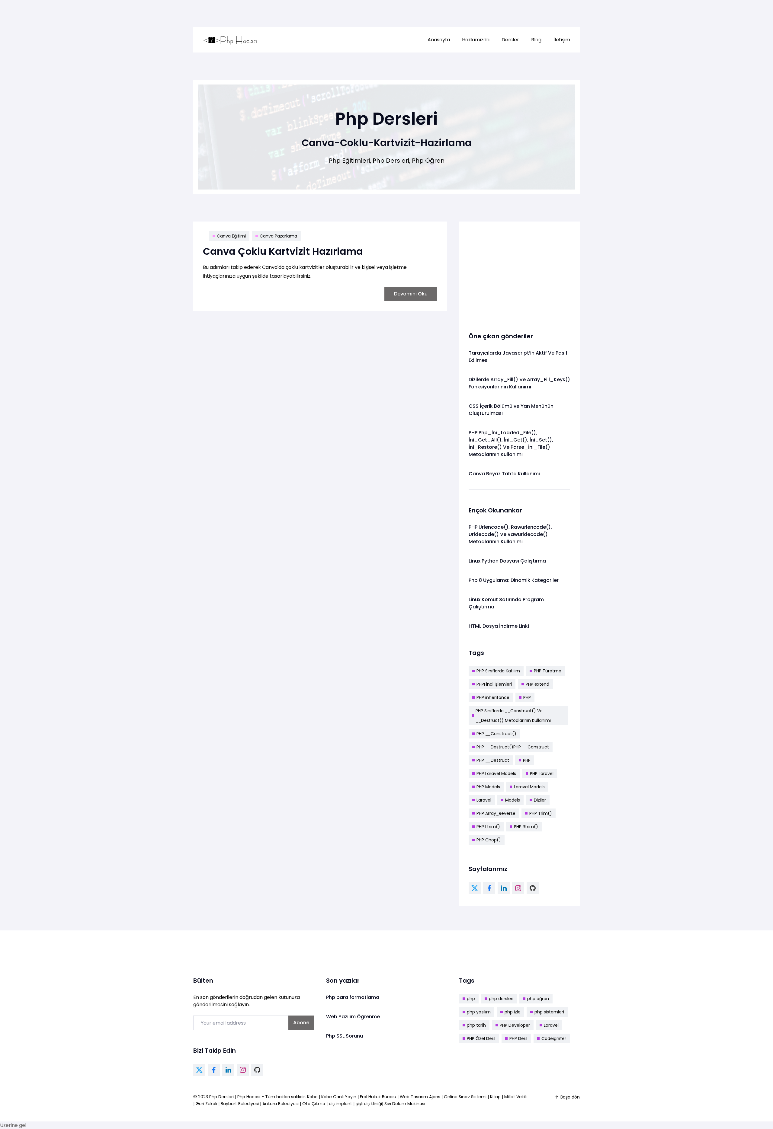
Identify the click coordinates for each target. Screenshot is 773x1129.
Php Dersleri (222, 1097)
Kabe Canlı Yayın (339, 1097)
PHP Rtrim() (526, 827)
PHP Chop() (488, 840)
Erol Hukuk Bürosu (378, 1097)
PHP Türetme (547, 671)
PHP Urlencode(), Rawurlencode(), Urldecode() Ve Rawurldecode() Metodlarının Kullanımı (510, 534)
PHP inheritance (492, 697)
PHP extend (537, 684)
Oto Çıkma (313, 1104)
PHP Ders (518, 1038)
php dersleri (501, 999)
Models (512, 800)
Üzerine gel (13, 1125)
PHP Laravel (541, 773)
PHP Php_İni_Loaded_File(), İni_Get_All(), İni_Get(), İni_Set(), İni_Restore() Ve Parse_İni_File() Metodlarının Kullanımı (511, 443)
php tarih (476, 1025)
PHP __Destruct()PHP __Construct (512, 747)
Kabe (313, 1097)
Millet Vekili (515, 1097)
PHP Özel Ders (481, 1038)
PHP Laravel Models (496, 773)
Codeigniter (553, 1038)
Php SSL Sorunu (344, 1035)
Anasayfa (439, 39)
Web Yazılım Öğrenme (353, 1016)
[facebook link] (489, 888)
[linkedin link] (504, 888)
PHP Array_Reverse (495, 813)
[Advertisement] (519, 273)
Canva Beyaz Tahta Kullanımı (504, 473)
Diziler (540, 800)
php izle (513, 1012)
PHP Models (488, 787)
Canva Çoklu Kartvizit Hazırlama (283, 251)
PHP (527, 697)
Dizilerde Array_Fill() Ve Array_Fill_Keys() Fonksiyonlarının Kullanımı (519, 383)
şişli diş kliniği (369, 1104)
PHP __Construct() (496, 734)
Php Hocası (249, 1097)
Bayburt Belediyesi (240, 1104)
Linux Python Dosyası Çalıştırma (507, 560)
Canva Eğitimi (231, 236)
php (471, 999)
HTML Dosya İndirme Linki (499, 626)
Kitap (495, 1097)
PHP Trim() (540, 813)
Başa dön (570, 1097)
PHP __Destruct (492, 760)
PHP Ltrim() (488, 827)
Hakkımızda (475, 39)
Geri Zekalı (206, 1104)
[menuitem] (439, 40)
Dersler (510, 39)
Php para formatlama (352, 997)
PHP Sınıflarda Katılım (498, 671)
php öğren (538, 999)
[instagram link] (518, 888)
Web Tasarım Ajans (420, 1097)
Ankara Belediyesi (280, 1104)
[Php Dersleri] (230, 39)
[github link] (533, 888)
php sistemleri (549, 1012)
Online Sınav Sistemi (465, 1097)
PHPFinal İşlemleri (494, 684)
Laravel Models (529, 787)
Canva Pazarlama (278, 236)
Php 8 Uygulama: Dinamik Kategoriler (514, 580)
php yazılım (479, 1012)
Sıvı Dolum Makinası (404, 1104)
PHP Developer (515, 1025)
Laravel (483, 800)
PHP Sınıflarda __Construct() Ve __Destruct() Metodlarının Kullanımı (513, 715)
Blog (536, 39)
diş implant (340, 1104)
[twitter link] (475, 888)
